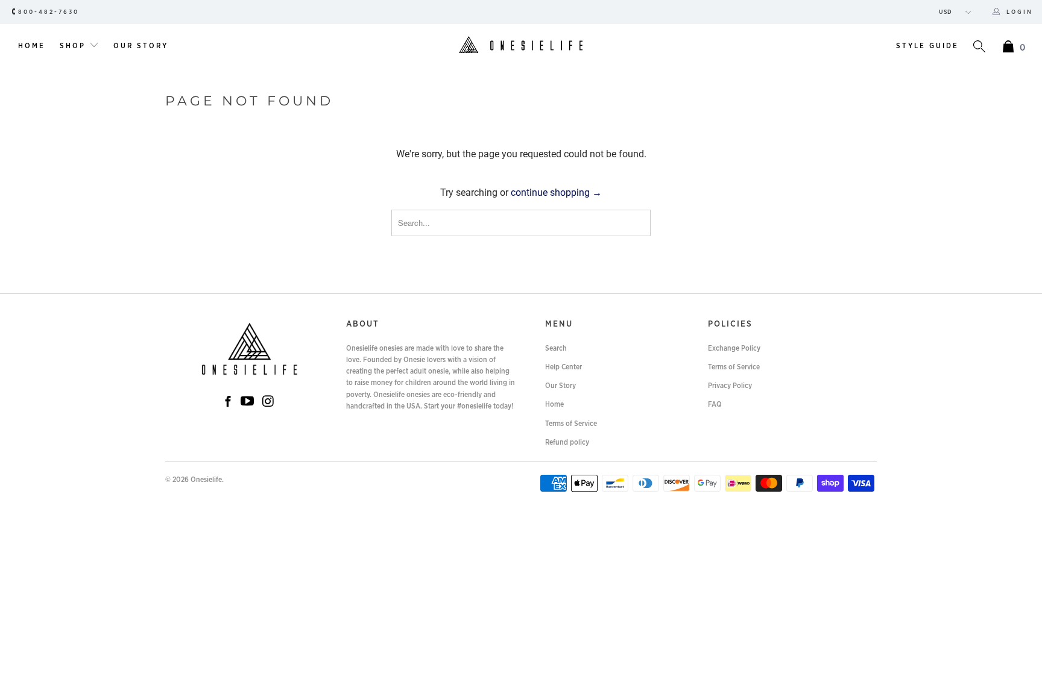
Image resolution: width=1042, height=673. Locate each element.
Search (556, 348)
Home (31, 45)
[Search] (979, 47)
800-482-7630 (48, 12)
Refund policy (567, 442)
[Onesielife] (521, 45)
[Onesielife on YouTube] (247, 402)
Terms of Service (571, 423)
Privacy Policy (730, 385)
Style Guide (927, 45)
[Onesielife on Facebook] (228, 403)
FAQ (715, 404)
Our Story (140, 45)
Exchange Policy (734, 348)
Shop (74, 45)
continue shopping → (556, 192)
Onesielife (206, 479)
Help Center (563, 367)
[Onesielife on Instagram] (268, 402)
